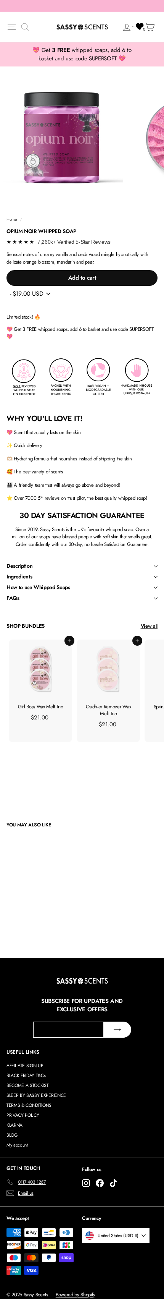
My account (17, 1145)
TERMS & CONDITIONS (28, 1105)
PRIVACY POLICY (22, 1115)
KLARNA (14, 1125)
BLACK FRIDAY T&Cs (25, 1075)
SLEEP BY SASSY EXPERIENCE (36, 1095)
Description (19, 566)
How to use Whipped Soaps (38, 587)
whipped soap (119, 529)
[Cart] (151, 27)
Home (11, 219)
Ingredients (19, 576)
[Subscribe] (117, 1030)
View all (149, 626)
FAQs (12, 598)
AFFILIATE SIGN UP (24, 1065)
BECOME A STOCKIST (27, 1085)
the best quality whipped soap (116, 498)
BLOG (12, 1135)
